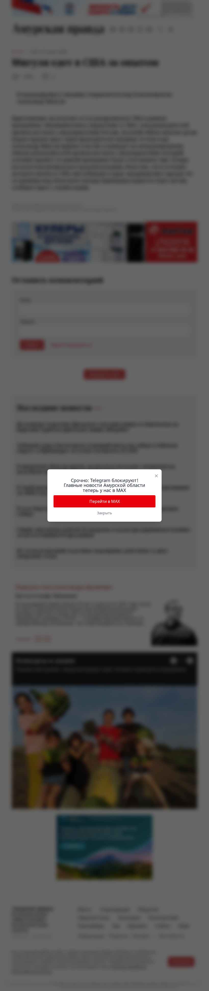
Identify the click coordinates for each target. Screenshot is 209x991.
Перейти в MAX (104, 501)
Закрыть (104, 512)
